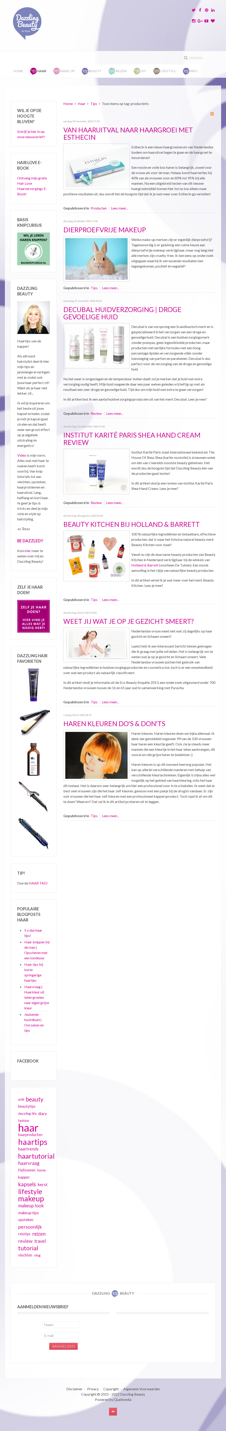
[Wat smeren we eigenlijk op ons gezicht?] (96, 644)
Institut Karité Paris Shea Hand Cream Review (131, 438)
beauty (34, 1099)
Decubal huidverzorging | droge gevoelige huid (122, 313)
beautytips (27, 1106)
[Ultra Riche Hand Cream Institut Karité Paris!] (96, 471)
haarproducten (30, 1134)
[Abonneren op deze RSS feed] (212, 114)
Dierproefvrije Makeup (104, 230)
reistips (24, 1233)
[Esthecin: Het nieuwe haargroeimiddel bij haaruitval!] (96, 166)
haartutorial (36, 1156)
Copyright (111, 1389)
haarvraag (29, 1163)
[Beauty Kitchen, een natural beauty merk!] (96, 555)
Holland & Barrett (144, 565)
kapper (24, 1177)
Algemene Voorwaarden (141, 1389)
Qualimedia (122, 1399)
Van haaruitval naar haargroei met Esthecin (128, 133)
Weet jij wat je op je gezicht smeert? (128, 621)
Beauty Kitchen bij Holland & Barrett (131, 524)
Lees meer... (119, 208)
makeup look (31, 1205)
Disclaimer (74, 1389)
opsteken (25, 1219)
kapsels (27, 1184)
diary (42, 1113)
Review (96, 413)
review (25, 1241)
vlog (37, 1255)
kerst (43, 1184)
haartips (32, 1141)
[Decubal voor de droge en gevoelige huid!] (96, 345)
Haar (81, 103)
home (41, 1170)
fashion (23, 1121)
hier (28, 551)
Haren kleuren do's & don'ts (114, 723)
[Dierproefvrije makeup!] (96, 258)
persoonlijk (30, 1227)
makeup (31, 1198)
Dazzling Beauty (132, 1394)
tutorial (28, 1248)
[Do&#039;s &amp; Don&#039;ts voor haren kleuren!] (96, 755)
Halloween (27, 1170)
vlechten (25, 1255)
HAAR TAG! (38, 883)
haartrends (28, 1148)
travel (40, 1241)
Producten (99, 208)
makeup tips (28, 1212)
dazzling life (27, 1113)
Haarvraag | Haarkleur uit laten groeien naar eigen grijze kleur (36, 997)
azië (21, 1099)
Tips (93, 103)
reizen (38, 1234)
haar (28, 1127)
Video (21, 455)
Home (18, 71)
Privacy (93, 1389)
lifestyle (30, 1191)
